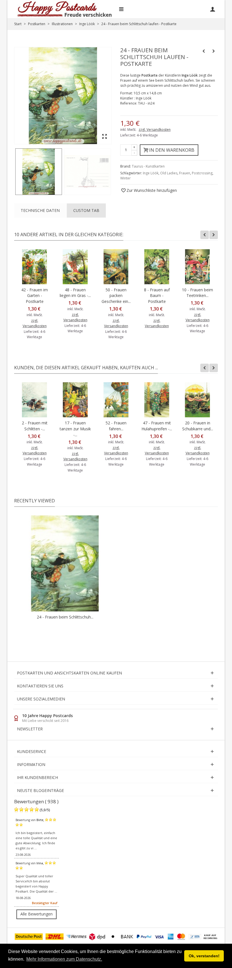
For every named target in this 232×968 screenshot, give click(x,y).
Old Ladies (168, 173)
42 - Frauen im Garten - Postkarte (34, 295)
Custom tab (86, 210)
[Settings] (212, 9)
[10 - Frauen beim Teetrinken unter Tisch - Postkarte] (197, 266)
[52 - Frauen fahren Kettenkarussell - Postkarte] (116, 399)
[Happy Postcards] (65, 9)
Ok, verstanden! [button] (204, 956)
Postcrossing (202, 173)
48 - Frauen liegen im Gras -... (75, 292)
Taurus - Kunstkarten (148, 166)
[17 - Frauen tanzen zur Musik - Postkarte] (75, 399)
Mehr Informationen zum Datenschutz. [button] (64, 959)
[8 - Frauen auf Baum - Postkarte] (156, 266)
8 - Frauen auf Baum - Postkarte (157, 295)
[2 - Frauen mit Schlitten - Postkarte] (34, 399)
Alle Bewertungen (36, 914)
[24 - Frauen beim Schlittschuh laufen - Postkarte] (38, 171)
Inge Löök (150, 173)
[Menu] (121, 9)
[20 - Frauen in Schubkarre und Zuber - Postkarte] (197, 399)
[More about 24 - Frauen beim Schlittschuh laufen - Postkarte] (65, 563)
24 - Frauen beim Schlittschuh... (65, 617)
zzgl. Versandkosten (155, 129)
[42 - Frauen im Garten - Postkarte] (34, 266)
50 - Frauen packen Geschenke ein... (116, 295)
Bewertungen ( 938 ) (36, 801)
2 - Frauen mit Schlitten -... (35, 425)
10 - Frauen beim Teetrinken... (197, 292)
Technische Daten (40, 210)
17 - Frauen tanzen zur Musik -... (75, 428)
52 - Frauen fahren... (116, 425)
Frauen (184, 173)
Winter (125, 178)
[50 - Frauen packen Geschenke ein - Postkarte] (116, 266)
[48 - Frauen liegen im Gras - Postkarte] (75, 266)
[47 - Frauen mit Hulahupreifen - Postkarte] (156, 399)
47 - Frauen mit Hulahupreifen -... (156, 425)
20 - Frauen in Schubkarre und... (197, 425)
